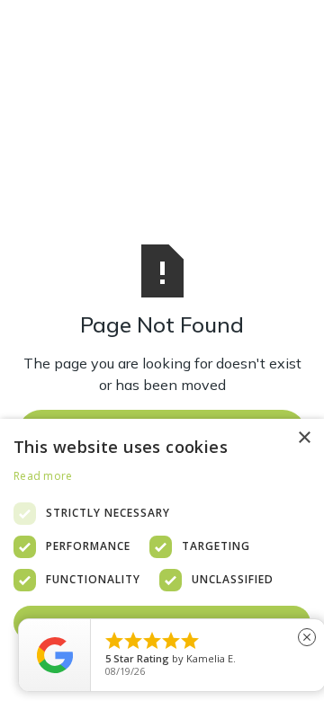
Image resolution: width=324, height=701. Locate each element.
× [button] (303, 438)
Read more (43, 476)
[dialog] (162, 560)
